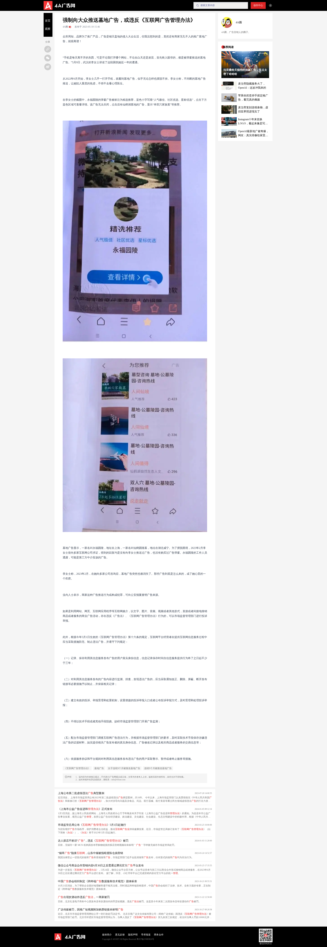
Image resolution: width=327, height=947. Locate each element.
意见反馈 (120, 934)
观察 (47, 28)
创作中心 (258, 5)
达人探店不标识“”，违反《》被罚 (93, 840)
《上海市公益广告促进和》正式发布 (85, 809)
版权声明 (133, 934)
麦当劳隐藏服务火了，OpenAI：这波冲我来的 (252, 85)
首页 (47, 20)
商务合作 (159, 934)
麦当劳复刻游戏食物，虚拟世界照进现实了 (253, 109)
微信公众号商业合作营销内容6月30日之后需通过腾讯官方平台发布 (101, 865)
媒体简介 (107, 934)
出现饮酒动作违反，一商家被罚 (84, 897)
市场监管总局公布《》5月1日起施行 (92, 824)
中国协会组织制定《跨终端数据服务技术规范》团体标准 (97, 881)
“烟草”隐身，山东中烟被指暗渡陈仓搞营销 (90, 853)
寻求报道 (146, 934)
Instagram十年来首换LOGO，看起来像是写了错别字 (253, 122)
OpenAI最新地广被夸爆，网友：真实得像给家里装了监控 (253, 133)
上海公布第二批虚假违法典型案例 (81, 793)
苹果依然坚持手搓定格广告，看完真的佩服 (253, 97)
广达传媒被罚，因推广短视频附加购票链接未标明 (90, 909)
